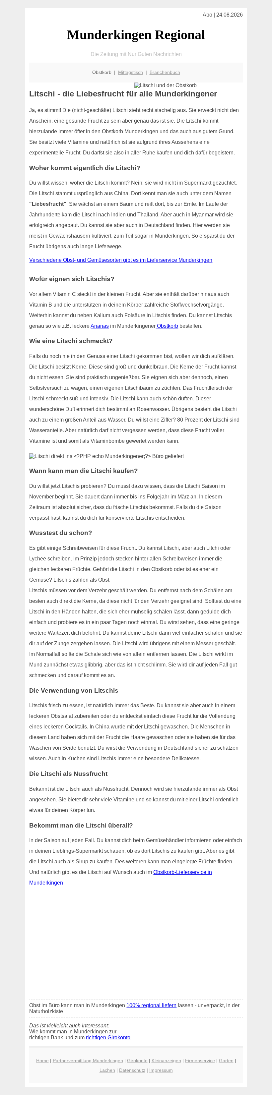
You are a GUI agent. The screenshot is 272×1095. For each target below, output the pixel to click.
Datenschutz (132, 1070)
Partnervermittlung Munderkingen (88, 1060)
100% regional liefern (151, 1005)
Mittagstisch (130, 72)
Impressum (161, 1070)
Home (42, 1060)
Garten (226, 1060)
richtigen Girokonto (108, 1037)
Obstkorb (167, 326)
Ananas (100, 326)
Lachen (107, 1070)
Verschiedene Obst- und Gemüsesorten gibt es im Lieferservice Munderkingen (120, 260)
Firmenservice (200, 1060)
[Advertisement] (136, 945)
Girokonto (137, 1060)
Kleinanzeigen (166, 1060)
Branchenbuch (165, 72)
